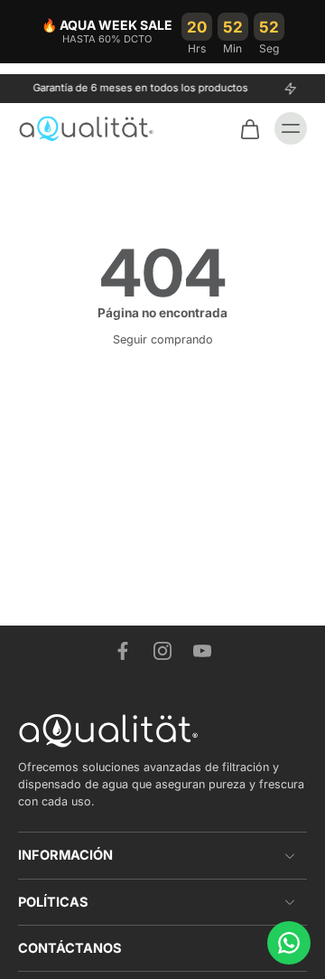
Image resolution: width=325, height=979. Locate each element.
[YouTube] (202, 651)
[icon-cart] (249, 128)
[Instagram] (162, 651)
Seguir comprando (163, 339)
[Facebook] (123, 651)
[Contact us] (289, 943)
